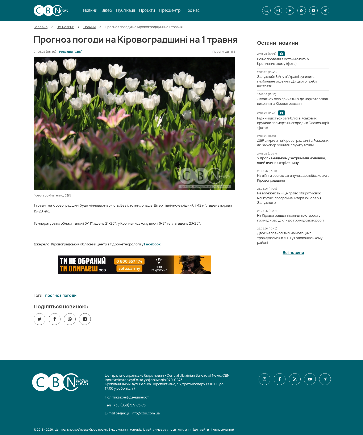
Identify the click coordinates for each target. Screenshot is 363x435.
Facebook (152, 244)
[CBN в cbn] (301, 10)
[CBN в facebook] (290, 10)
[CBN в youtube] (313, 10)
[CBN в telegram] (325, 10)
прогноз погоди (60, 295)
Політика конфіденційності (127, 397)
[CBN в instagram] (278, 10)
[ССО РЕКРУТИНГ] (134, 264)
